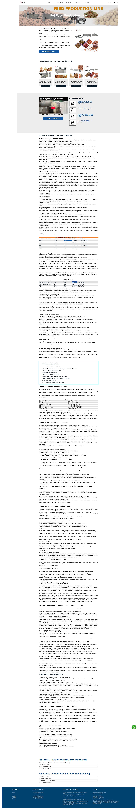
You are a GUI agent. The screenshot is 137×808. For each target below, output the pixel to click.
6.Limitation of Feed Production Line (49, 372)
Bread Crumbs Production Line (38, 798)
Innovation (68, 2)
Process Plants (59, 2)
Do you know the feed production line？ (47, 780)
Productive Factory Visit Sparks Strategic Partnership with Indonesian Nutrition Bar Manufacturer (73, 795)
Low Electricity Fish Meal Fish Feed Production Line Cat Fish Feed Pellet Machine (76, 82)
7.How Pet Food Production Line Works (50, 374)
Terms (13, 793)
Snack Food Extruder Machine (38, 792)
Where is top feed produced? (45, 778)
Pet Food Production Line (37, 795)
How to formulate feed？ (44, 776)
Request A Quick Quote (48, 51)
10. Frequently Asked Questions (49, 380)
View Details (45, 85)
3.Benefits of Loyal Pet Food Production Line (51, 366)
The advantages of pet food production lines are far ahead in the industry (54, 762)
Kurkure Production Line (37, 793)
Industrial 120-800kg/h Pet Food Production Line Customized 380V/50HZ (92, 82)
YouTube (14, 797)
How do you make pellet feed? (45, 766)
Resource (78, 2)
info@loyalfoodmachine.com (100, 798)
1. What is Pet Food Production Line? (50, 363)
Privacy (13, 795)
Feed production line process (45, 764)
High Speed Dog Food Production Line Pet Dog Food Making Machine (60, 82)
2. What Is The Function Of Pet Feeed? (50, 364)
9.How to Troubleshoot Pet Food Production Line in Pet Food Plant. (56, 378)
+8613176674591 (97, 795)
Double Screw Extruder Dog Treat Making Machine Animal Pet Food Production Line (45, 82)
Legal (13, 792)
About (49, 2)
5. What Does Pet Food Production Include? (51, 370)
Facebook (14, 796)
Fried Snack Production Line (37, 796)
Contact (87, 2)
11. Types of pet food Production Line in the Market (53, 382)
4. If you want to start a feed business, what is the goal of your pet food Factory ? (59, 368)
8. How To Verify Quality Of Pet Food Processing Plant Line (54, 376)
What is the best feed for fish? (45, 768)
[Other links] (117, 2)
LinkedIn (14, 798)
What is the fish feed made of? (45, 782)
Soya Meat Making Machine (37, 797)
